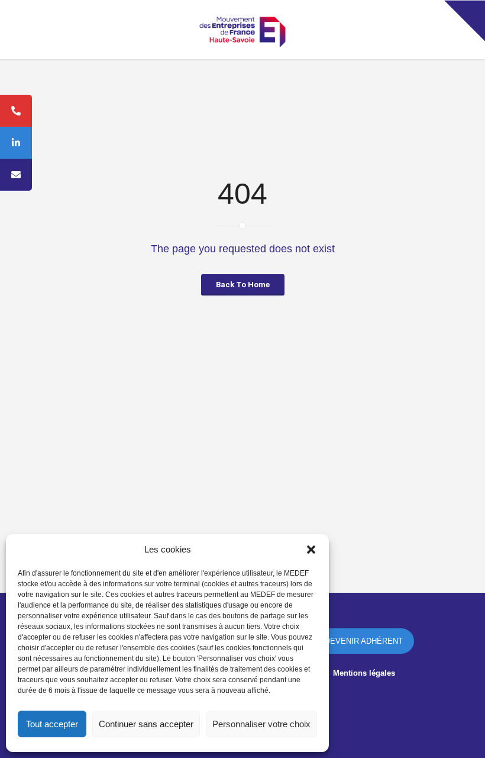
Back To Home (243, 284)
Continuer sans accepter (146, 724)
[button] (311, 549)
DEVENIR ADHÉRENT (364, 641)
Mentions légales (364, 673)
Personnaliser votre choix (261, 724)
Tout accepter (52, 724)
